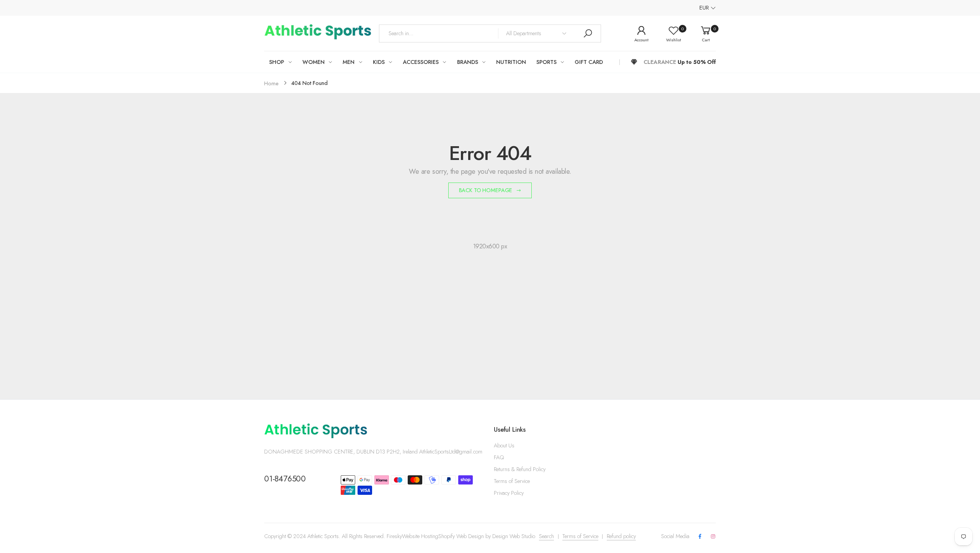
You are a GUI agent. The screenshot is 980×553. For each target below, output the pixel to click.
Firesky (394, 536)
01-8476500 (285, 478)
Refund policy (621, 536)
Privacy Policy (509, 493)
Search (546, 536)
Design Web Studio (513, 536)
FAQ (499, 457)
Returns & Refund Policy (520, 469)
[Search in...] (587, 33)
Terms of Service (512, 481)
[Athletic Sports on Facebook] (699, 537)
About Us (504, 445)
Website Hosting (420, 536)
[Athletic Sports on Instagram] (713, 537)
